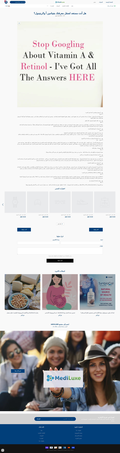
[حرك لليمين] (2, 204)
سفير (95, 2)
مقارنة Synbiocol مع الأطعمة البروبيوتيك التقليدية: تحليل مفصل (22, 313)
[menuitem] (109, 2)
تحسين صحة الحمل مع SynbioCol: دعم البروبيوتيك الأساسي (60, 313)
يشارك (19, 23)
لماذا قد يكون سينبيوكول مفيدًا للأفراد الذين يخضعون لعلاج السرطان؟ (97, 313)
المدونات (101, 2)
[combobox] (16, 2)
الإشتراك (38, 419)
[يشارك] (19, 23)
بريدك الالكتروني (56, 239)
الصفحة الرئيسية (109, 2)
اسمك (101, 239)
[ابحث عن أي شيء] (18, 2)
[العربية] (9, 6)
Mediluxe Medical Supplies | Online (63, 450)
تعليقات (101, 246)
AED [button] (7, 6)
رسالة (108, 6)
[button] (6, 2)
